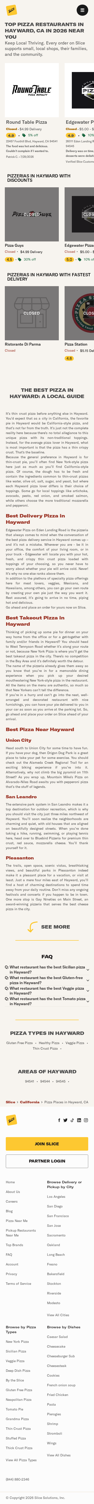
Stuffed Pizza (16, 1438)
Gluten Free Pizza (19, 1390)
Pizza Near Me (16, 1221)
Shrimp (52, 1424)
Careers (12, 1201)
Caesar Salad (57, 1337)
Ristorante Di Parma (23, 344)
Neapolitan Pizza (19, 1399)
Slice (10, 1102)
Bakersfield (55, 1274)
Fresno (52, 1264)
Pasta (51, 1404)
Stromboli (54, 1433)
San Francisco (58, 1216)
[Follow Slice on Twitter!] (65, 1120)
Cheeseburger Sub (61, 1356)
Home (10, 1182)
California (30, 1102)
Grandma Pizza (17, 1419)
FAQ (9, 1254)
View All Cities (58, 1315)
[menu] (82, 10)
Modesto (53, 1303)
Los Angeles (56, 1196)
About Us (13, 1192)
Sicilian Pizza (16, 1351)
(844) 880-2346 (17, 1479)
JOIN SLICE (47, 1143)
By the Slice (15, 1380)
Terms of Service (18, 1283)
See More (55, 927)
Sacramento (56, 1235)
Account (12, 1264)
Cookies (53, 1375)
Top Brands (14, 1245)
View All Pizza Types (21, 1460)
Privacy (11, 1274)
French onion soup (61, 1385)
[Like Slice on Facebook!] (59, 1120)
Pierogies (54, 1414)
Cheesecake (56, 1346)
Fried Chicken (57, 1395)
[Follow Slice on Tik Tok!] (72, 1120)
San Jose (54, 1225)
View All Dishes (59, 1455)
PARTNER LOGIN (47, 1161)
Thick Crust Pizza (19, 1448)
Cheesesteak (57, 1366)
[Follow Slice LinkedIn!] (79, 1120)
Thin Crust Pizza (18, 1428)
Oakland (53, 1245)
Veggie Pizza (15, 1361)
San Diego (55, 1206)
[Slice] (11, 11)
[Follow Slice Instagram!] (86, 1120)
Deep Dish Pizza (18, 1370)
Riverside (54, 1293)
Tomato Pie (14, 1409)
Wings (51, 1443)
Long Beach (56, 1254)
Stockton (54, 1283)
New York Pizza (17, 1341)
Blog (9, 1211)
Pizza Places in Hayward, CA (66, 1102)
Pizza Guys (14, 245)
